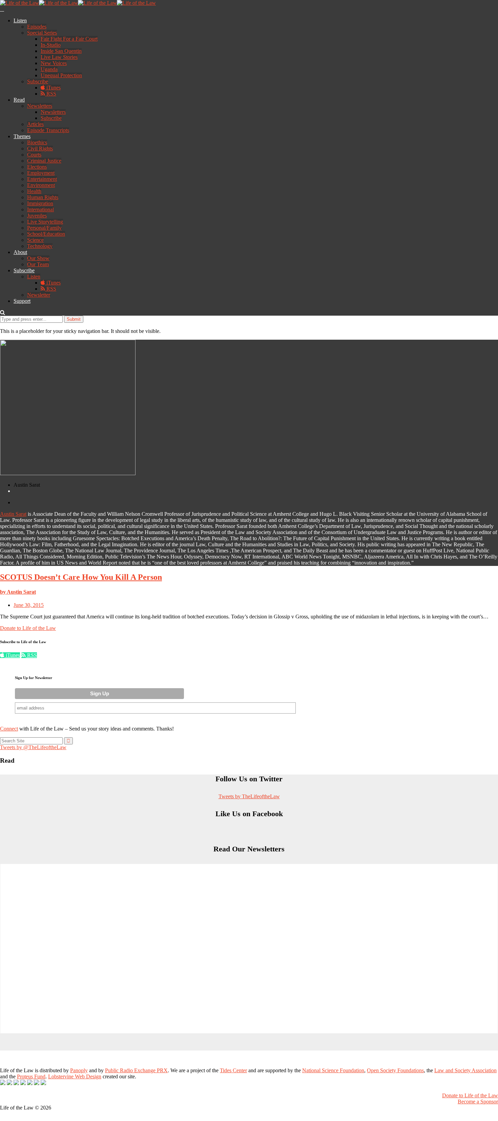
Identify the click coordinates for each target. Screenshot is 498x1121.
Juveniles (37, 215)
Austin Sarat (13, 514)
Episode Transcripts (48, 130)
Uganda (49, 69)
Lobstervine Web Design (74, 1076)
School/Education (46, 234)
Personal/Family (44, 228)
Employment (41, 173)
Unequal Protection (61, 75)
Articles (35, 124)
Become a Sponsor (478, 1101)
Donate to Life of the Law (28, 628)
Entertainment (42, 179)
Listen (20, 20)
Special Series (42, 33)
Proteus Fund (31, 1076)
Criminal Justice (44, 161)
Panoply (79, 1070)
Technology (40, 246)
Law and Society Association (465, 1070)
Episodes (36, 26)
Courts (34, 154)
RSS (50, 94)
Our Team (38, 264)
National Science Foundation (333, 1070)
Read (19, 100)
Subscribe (37, 81)
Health (34, 191)
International (40, 209)
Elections (37, 167)
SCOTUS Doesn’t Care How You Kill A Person (81, 577)
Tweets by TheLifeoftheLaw (249, 796)
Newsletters (39, 106)
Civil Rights (40, 148)
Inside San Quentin (61, 51)
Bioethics (37, 142)
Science (35, 240)
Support (22, 301)
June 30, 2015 (29, 605)
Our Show (38, 258)
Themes (22, 136)
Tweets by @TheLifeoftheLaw (33, 747)
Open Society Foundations (395, 1070)
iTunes (53, 87)
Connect (9, 729)
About (20, 252)
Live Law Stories (59, 57)
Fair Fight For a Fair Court (69, 39)
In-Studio (51, 45)
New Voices (54, 63)
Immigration (40, 203)
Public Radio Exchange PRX (136, 1070)
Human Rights (42, 197)
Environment (41, 185)
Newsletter (38, 295)
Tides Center (233, 1070)
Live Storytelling (45, 222)
